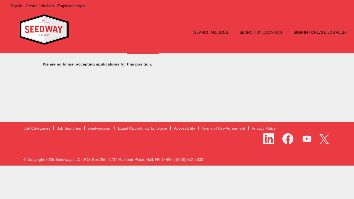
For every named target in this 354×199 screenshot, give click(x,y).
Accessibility (184, 128)
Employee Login (71, 6)
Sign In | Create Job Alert (32, 6)
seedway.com (99, 128)
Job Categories (37, 128)
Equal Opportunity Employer (142, 128)
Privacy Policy (264, 128)
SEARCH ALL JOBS (211, 32)
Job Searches (69, 128)
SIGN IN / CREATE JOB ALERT (320, 32)
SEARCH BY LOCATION (261, 32)
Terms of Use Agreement (223, 128)
